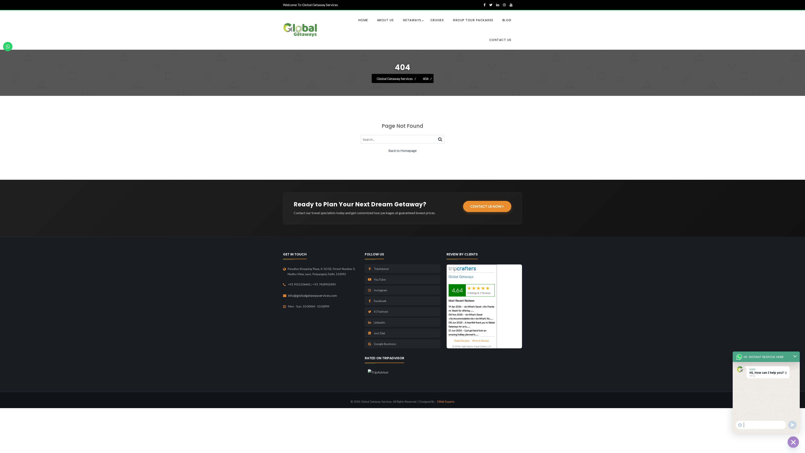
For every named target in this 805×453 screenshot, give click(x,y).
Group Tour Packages (473, 20)
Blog (507, 20)
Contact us (500, 40)
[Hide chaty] (793, 442)
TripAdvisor (381, 269)
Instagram (380, 290)
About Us (385, 20)
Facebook (380, 301)
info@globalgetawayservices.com (312, 295)
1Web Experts (445, 401)
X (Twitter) (381, 311)
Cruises (437, 20)
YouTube (380, 279)
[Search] (440, 139)
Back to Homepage (402, 150)
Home (363, 20)
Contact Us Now (486, 206)
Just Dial (379, 333)
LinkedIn (379, 322)
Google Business (385, 344)
